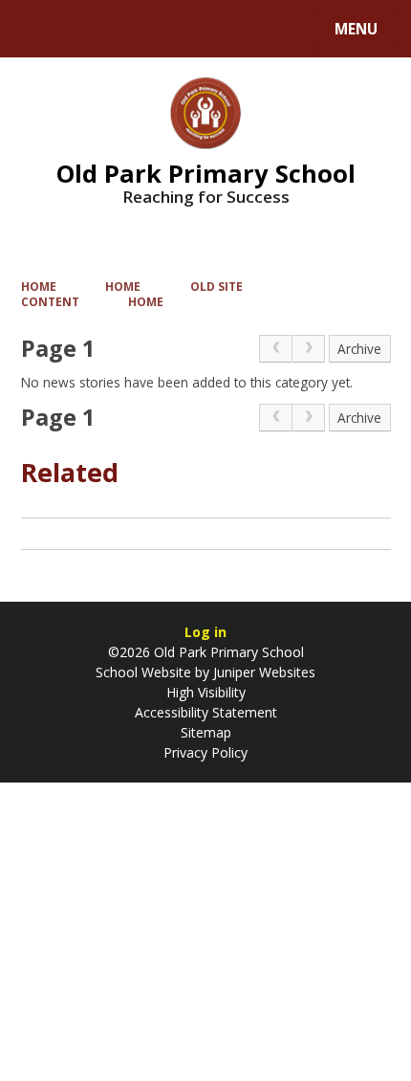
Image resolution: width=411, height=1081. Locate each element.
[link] (275, 349)
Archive (359, 349)
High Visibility (206, 692)
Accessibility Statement (206, 712)
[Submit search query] (240, 26)
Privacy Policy (205, 752)
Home (38, 286)
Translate (164, 32)
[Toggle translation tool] (86, 28)
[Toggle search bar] (37, 28)
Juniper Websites (262, 672)
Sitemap (206, 732)
